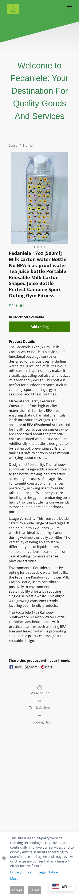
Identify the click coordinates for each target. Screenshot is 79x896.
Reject (34, 890)
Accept (17, 890)
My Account (39, 693)
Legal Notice (48, 872)
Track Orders (39, 707)
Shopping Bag (40, 722)
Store (13, 145)
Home (28, 145)
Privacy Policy (21, 872)
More (14, 878)
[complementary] (62, 886)
